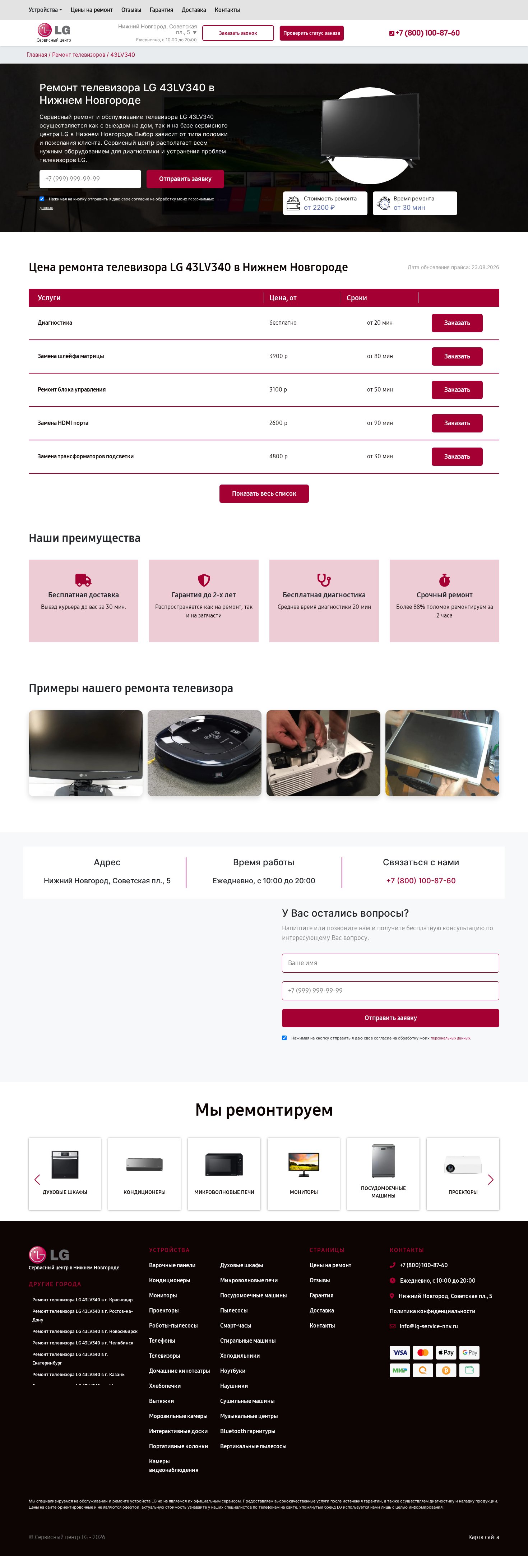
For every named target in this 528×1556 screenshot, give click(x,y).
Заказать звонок (238, 33)
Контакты (227, 9)
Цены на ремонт (92, 9)
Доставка (194, 9)
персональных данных (450, 1038)
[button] (37, 1179)
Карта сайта (483, 1537)
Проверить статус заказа (311, 33)
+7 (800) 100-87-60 (421, 880)
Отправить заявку (185, 179)
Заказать (457, 323)
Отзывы (131, 9)
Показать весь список (264, 493)
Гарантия (161, 9)
